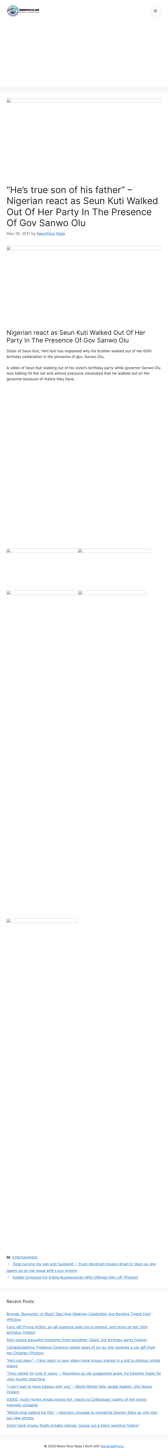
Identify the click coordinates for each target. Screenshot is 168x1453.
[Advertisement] (84, 54)
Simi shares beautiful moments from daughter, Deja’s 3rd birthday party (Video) (77, 1340)
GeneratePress (112, 1446)
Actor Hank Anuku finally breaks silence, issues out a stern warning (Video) (73, 1425)
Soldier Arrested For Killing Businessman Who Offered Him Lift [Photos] (75, 1277)
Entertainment (24, 1257)
